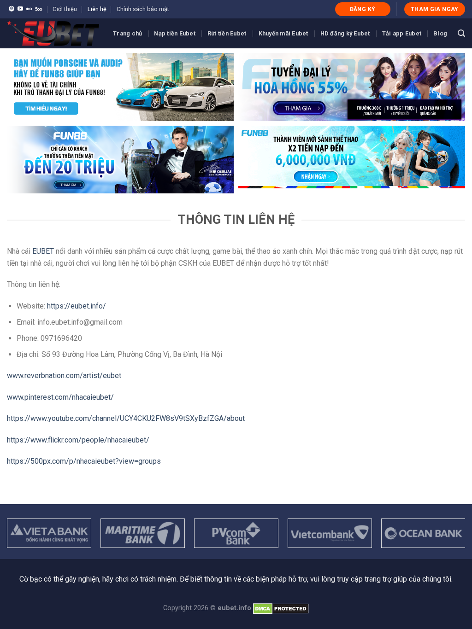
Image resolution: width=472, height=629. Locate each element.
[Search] (461, 33)
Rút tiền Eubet (227, 33)
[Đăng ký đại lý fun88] (120, 87)
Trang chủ (127, 33)
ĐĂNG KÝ (363, 9)
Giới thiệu (65, 9)
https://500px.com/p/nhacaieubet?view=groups (84, 461)
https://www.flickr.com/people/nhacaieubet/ (78, 440)
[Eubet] (53, 33)
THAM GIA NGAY (435, 9)
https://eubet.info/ (76, 306)
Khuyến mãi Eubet (283, 33)
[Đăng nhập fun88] (351, 160)
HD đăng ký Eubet (345, 33)
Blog (440, 33)
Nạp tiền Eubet (174, 33)
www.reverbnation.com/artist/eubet (64, 375)
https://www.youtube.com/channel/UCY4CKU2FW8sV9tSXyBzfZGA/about (126, 418)
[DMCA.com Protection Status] (281, 608)
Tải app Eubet (401, 33)
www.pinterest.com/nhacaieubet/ (60, 397)
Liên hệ (97, 9)
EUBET (43, 251)
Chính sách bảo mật (143, 9)
